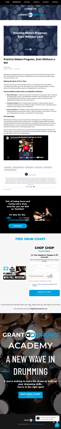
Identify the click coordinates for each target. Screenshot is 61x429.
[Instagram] (31, 186)
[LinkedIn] (29, 186)
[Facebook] (26, 186)
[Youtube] (34, 186)
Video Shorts (7, 67)
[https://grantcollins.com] (31, 420)
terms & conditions (43, 284)
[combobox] (44, 270)
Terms (32, 424)
